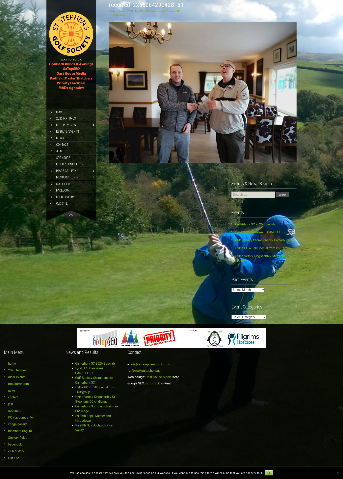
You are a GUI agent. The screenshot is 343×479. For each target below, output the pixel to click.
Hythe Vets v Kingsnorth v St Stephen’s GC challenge (95, 399)
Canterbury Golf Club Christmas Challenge (97, 408)
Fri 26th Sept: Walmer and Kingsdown (93, 418)
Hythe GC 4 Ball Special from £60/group (263, 248)
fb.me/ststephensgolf (147, 371)
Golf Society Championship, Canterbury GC (264, 240)
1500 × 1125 (144, 11)
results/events (67, 131)
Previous (117, 15)
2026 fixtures (66, 118)
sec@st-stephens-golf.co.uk (150, 364)
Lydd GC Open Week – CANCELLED (260, 232)
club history (65, 197)
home (60, 112)
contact (62, 145)
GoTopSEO (152, 383)
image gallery (66, 171)
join (59, 151)
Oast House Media (158, 377)
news (60, 138)
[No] (338, 473)
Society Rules (66, 184)
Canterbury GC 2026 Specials (255, 224)
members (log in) (67, 177)
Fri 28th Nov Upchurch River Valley (94, 427)
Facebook (62, 190)
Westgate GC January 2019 (166, 11)
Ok (268, 473)
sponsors (63, 158)
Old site (62, 203)
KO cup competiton (69, 164)
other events (66, 125)
